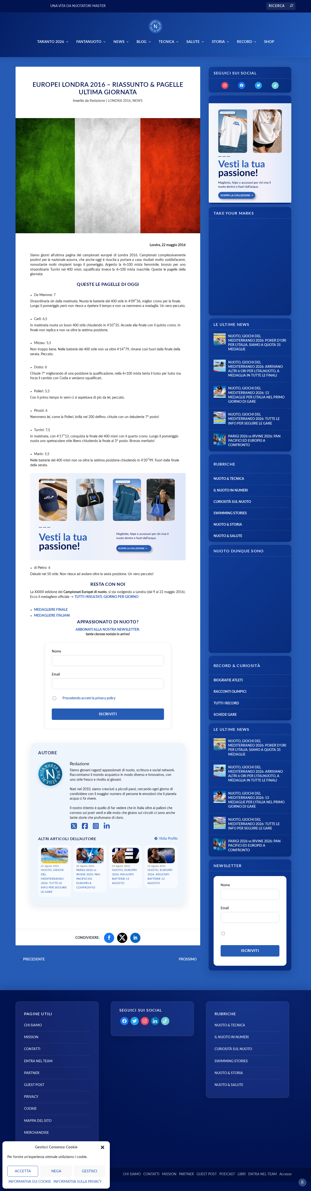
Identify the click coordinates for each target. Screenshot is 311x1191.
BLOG (142, 42)
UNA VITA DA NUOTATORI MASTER (78, 6)
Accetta (23, 1171)
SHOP (269, 42)
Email (56, 674)
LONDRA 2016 (119, 101)
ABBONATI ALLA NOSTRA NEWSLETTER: (108, 629)
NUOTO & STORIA (228, 524)
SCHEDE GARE (225, 714)
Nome (56, 651)
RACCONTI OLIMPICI (230, 691)
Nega (56, 1171)
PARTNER (31, 1073)
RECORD (244, 42)
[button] (102, 1147)
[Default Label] (275, 85)
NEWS (118, 42)
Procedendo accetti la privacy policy (88, 698)
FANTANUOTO (88, 42)
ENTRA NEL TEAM (38, 1061)
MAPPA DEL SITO (38, 1121)
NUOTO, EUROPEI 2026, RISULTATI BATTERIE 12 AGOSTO (159, 877)
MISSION (31, 1037)
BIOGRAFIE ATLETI (228, 680)
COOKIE (30, 1109)
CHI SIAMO (33, 1025)
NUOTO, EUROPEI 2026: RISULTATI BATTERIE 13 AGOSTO (124, 877)
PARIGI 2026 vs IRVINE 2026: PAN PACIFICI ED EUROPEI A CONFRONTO (88, 879)
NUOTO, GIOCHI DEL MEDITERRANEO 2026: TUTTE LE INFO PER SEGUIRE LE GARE (54, 881)
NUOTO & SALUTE (228, 536)
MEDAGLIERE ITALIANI (52, 615)
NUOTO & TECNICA (229, 479)
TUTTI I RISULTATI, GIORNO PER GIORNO (106, 597)
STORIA (218, 42)
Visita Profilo (168, 838)
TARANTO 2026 (50, 42)
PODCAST (227, 1174)
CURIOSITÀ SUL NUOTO (232, 502)
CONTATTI (32, 1049)
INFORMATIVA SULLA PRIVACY (77, 1181)
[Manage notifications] (302, 1182)
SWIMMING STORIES (230, 513)
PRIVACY (31, 1097)
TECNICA (166, 42)
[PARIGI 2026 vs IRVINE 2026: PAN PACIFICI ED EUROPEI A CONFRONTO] (220, 440)
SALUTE (193, 42)
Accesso (285, 1174)
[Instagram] (96, 826)
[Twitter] (258, 85)
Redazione (97, 101)
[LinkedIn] (107, 826)
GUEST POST (34, 1085)
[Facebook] (85, 826)
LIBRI (242, 1174)
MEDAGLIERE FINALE (51, 610)
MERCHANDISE (36, 1133)
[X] (74, 826)
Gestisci (89, 1171)
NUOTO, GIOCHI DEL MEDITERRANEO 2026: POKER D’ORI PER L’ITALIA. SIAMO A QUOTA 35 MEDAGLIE (257, 343)
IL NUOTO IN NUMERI (231, 490)
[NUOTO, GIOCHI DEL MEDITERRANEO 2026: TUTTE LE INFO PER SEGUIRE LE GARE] (220, 418)
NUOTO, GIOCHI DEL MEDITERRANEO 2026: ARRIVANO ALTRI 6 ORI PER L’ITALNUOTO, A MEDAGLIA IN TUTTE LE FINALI (255, 369)
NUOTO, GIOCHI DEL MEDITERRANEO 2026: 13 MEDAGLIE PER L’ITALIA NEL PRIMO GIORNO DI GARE (256, 395)
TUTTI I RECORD (226, 703)
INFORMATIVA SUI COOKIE (30, 1181)
